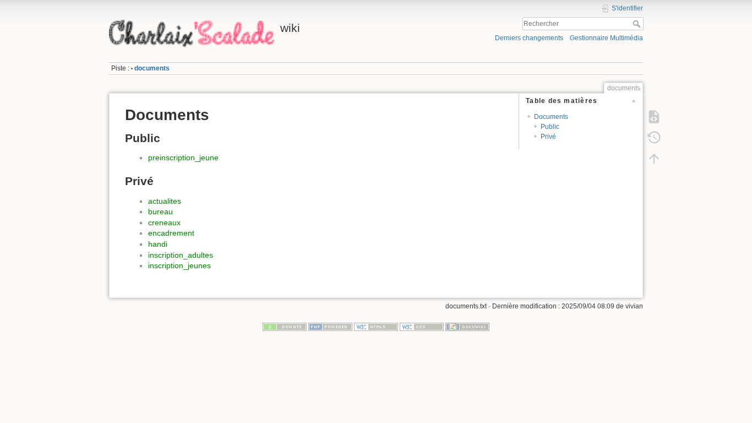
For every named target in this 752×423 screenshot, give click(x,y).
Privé (548, 136)
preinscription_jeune (183, 157)
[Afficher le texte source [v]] (654, 116)
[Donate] (285, 326)
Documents (551, 117)
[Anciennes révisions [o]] (654, 137)
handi (157, 244)
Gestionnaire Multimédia (606, 38)
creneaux (164, 222)
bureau (160, 211)
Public (550, 127)
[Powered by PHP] (330, 326)
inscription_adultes (180, 255)
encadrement (171, 233)
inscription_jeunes (179, 265)
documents (152, 68)
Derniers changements (529, 38)
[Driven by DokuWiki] (467, 326)
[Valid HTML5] (376, 326)
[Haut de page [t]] (654, 158)
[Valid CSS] (422, 326)
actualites (164, 201)
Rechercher (638, 24)
